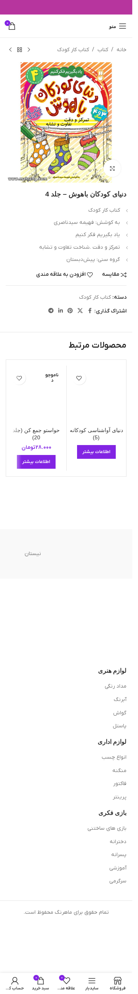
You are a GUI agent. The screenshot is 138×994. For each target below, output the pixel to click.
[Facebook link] (89, 311)
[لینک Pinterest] (70, 311)
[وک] (99, 554)
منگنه (119, 770)
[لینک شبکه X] (80, 311)
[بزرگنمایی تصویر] (112, 168)
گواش (120, 713)
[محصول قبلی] (28, 50)
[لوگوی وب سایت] (66, 25)
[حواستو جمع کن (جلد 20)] (36, 395)
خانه (122, 49)
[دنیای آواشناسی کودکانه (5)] (97, 395)
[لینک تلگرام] (51, 311)
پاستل (120, 726)
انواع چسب (114, 757)
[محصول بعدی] (10, 50)
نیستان (33, 553)
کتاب (102, 49)
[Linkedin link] (60, 311)
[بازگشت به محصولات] (19, 50)
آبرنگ (120, 699)
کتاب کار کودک (73, 49)
